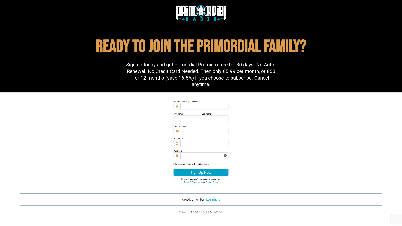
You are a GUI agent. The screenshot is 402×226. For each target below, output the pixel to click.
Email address (180, 126)
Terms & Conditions (193, 182)
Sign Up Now (201, 172)
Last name (206, 114)
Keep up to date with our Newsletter (192, 164)
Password (178, 151)
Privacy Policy (212, 182)
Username (178, 138)
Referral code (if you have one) (187, 102)
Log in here (213, 199)
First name (178, 114)
